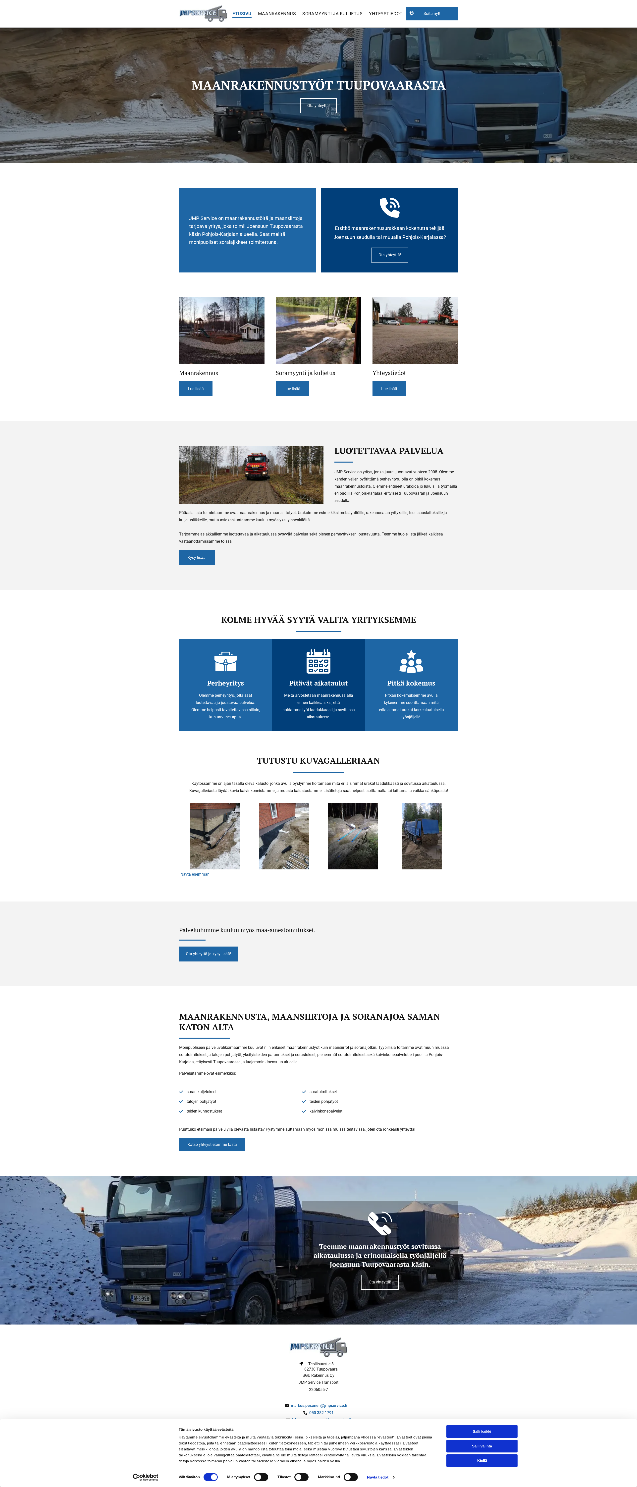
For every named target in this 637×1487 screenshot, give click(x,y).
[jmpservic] (318, 330)
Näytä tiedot (377, 1477)
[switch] (261, 1477)
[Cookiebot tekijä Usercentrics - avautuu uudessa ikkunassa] (145, 1477)
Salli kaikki (482, 1431)
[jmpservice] (222, 330)
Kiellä (482, 1460)
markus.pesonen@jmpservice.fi (319, 1405)
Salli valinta (482, 1446)
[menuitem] (242, 13)
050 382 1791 (321, 1412)
